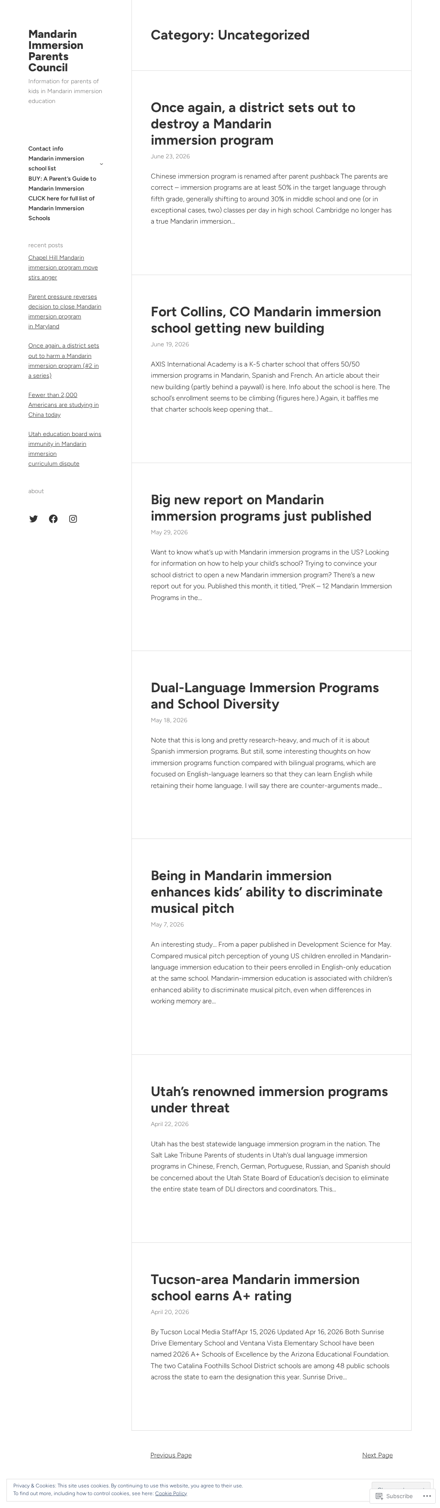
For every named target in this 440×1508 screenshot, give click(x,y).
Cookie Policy (171, 1493)
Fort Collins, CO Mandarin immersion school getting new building (266, 319)
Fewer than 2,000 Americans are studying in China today (63, 404)
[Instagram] (73, 519)
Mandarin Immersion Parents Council (55, 50)
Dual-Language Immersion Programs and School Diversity (265, 695)
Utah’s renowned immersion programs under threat (269, 1099)
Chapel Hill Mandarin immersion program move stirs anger (63, 267)
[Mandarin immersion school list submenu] (101, 163)
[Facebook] (53, 519)
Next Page (377, 1455)
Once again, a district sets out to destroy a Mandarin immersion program (253, 123)
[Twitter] (33, 519)
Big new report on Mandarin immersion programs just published (261, 507)
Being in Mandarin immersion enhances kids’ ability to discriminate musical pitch (267, 891)
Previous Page (171, 1455)
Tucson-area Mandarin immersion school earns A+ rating (255, 1287)
